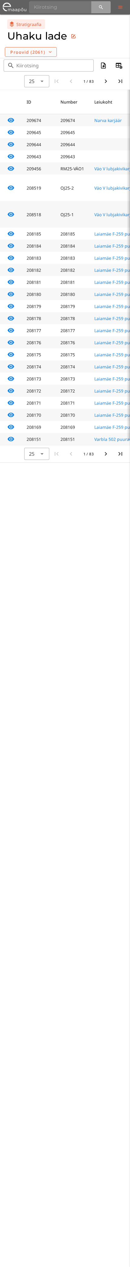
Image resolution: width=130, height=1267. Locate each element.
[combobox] (36, 81)
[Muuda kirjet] (73, 36)
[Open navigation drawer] (120, 7)
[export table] (103, 65)
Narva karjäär (108, 120)
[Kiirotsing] (101, 7)
